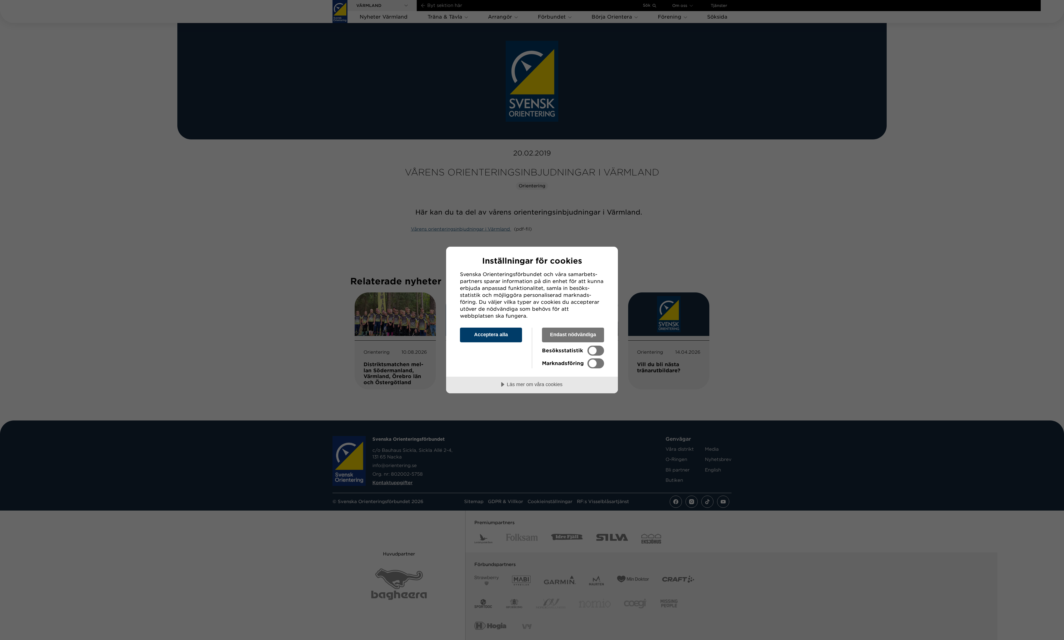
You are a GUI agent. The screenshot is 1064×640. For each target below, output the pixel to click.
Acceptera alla (491, 334)
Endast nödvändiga (573, 334)
